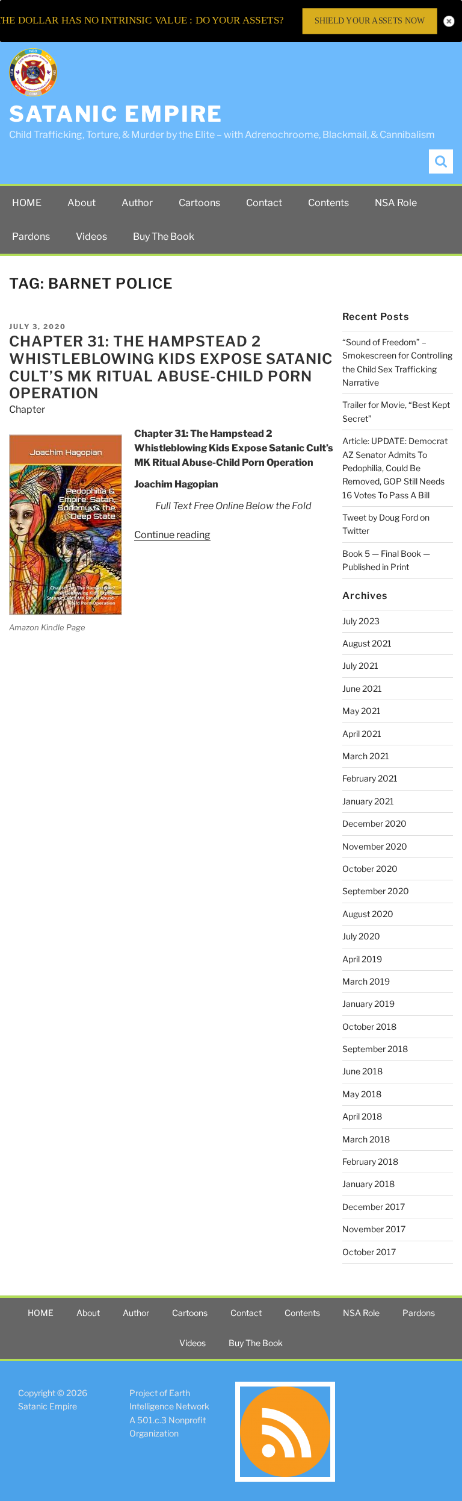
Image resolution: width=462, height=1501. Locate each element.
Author (137, 202)
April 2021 (361, 734)
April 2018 (362, 1116)
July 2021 (360, 665)
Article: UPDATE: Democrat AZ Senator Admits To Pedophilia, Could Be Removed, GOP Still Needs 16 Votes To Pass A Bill (395, 468)
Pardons (31, 236)
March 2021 (365, 756)
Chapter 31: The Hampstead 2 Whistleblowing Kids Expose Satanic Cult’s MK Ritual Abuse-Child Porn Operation (171, 367)
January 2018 (368, 1184)
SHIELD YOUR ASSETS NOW (370, 20)
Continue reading (172, 535)
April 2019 (362, 959)
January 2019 (368, 1003)
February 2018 (370, 1161)
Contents (328, 202)
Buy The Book (163, 236)
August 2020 (367, 914)
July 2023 (361, 621)
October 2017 (369, 1252)
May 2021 (361, 711)
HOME (27, 202)
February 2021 (370, 778)
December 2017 (373, 1207)
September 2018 (375, 1049)
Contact (264, 202)
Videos (91, 236)
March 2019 (366, 981)
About (81, 202)
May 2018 (361, 1094)
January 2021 (368, 801)
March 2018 (366, 1139)
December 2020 (374, 823)
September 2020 (375, 891)
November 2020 (374, 846)
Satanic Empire (116, 114)
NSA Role (396, 202)
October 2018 (369, 1026)
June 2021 (362, 688)
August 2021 (367, 643)
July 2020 (361, 936)
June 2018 (362, 1071)
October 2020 (370, 868)
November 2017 (373, 1229)
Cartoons (199, 202)
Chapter (27, 409)
